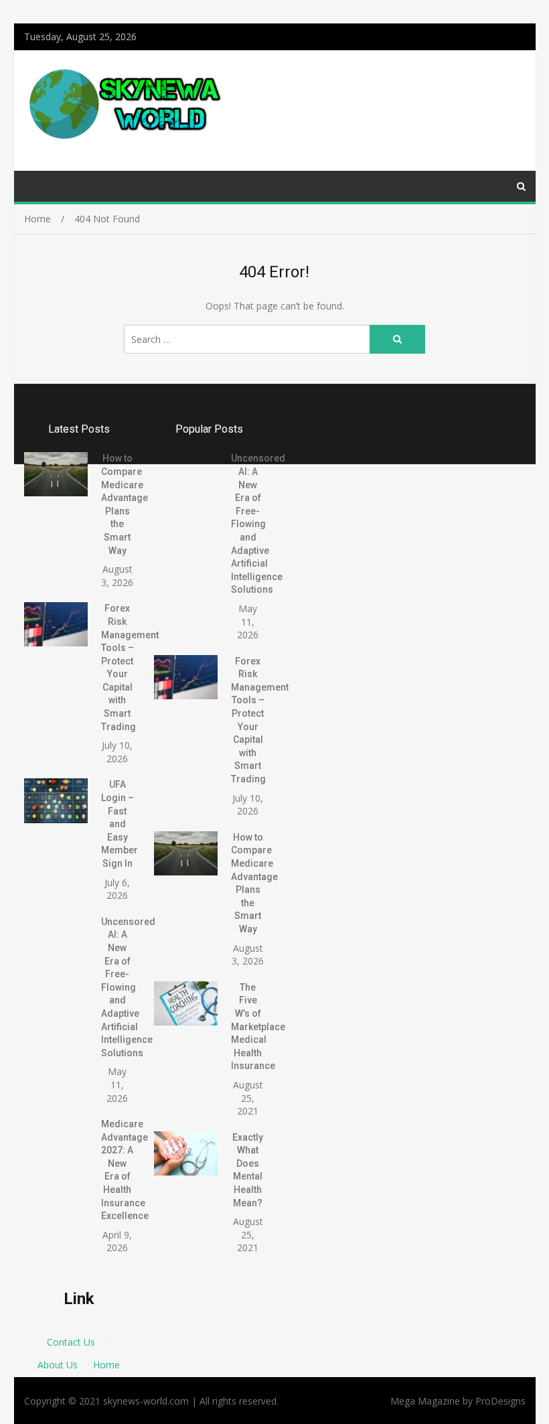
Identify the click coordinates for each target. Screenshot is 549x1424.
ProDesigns (500, 1401)
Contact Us (71, 1342)
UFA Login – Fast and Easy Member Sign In (119, 824)
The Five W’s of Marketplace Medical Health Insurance (258, 1027)
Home (106, 1364)
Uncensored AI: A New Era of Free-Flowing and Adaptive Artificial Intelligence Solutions (128, 987)
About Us (57, 1364)
